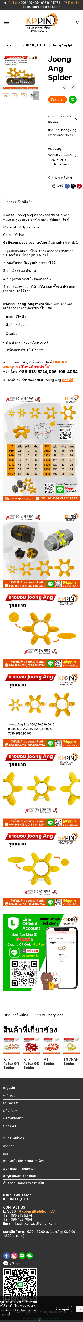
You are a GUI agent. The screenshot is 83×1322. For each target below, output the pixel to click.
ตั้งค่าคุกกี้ (62, 1309)
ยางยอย (8, 1146)
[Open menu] (6, 22)
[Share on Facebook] (67, 186)
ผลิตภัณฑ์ (10, 1110)
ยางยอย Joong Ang (49, 1015)
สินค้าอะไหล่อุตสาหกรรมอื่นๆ (24, 1183)
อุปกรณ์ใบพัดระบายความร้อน (23, 1161)
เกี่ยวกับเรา (11, 1103)
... (20, 45)
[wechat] (29, 1255)
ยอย (6, 1153)
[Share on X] (73, 186)
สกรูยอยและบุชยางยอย (19, 1176)
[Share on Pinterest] (79, 186)
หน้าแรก (9, 1096)
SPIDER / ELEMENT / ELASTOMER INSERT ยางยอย (62, 159)
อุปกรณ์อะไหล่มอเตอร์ (19, 1168)
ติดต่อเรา (57, 99)
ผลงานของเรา (13, 1118)
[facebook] (6, 1255)
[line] (22, 1255)
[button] (78, 22)
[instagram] (14, 1255)
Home (10, 45)
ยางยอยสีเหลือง (16, 1015)
